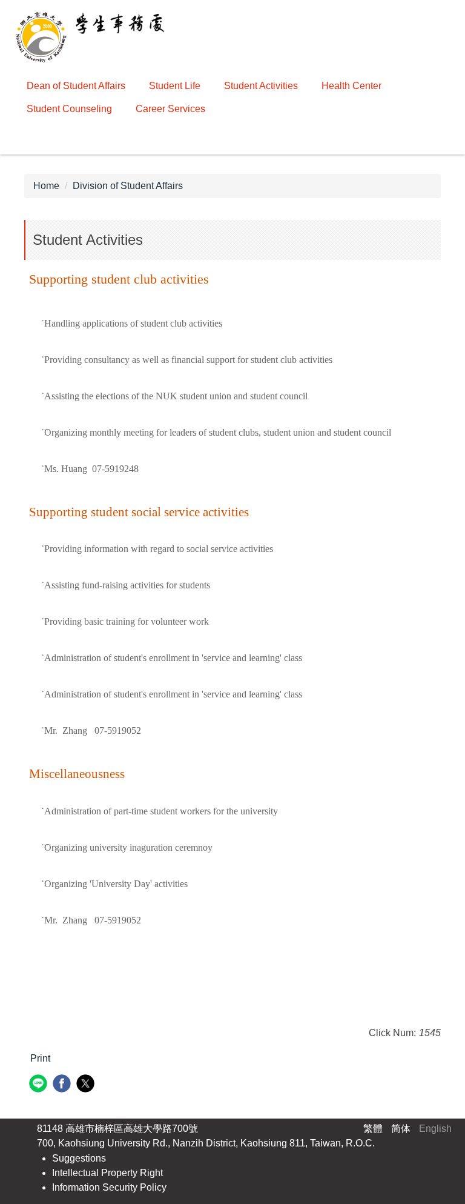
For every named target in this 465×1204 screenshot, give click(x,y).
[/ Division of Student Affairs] (93, 37)
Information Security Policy (109, 1187)
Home (46, 186)
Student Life (174, 86)
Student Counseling (69, 109)
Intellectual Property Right (107, 1173)
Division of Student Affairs (128, 186)
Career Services (170, 109)
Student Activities (261, 86)
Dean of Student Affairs (76, 86)
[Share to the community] (39, 1085)
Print (40, 1058)
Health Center (351, 86)
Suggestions (79, 1158)
